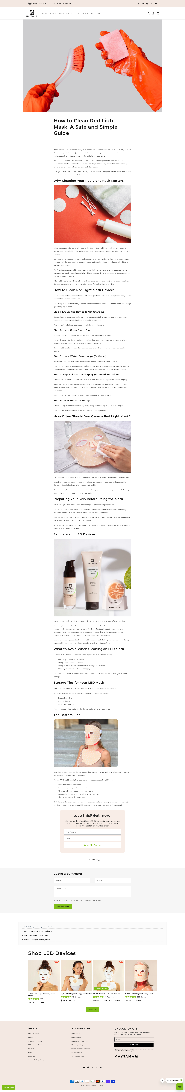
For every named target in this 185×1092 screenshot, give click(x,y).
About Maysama (34, 1033)
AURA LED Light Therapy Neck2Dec (38, 931)
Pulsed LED (32, 1037)
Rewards (31, 1056)
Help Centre (75, 1033)
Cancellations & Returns (80, 1049)
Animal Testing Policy (36, 1060)
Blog (30, 1052)
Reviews (31, 1049)
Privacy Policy (76, 1052)
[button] (52, 13)
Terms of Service (77, 1056)
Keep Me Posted (92, 845)
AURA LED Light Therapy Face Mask (37, 927)
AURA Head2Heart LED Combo (36, 935)
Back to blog (94, 860)
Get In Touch (76, 1037)
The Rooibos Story (35, 1041)
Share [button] (58, 144)
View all (92, 1010)
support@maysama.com (80, 1041)
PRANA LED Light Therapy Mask (37, 940)
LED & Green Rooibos (36, 1045)
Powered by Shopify (98, 1085)
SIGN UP (134, 1045)
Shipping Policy (77, 1045)
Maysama (89, 1085)
